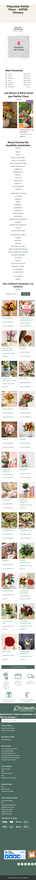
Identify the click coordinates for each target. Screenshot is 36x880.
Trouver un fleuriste (6, 773)
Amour (6, 18)
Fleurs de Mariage (6, 739)
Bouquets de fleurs (21, 18)
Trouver (26, 294)
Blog (2, 775)
